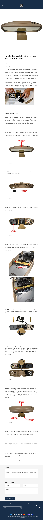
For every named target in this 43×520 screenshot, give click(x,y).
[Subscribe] (20, 507)
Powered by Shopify (17, 516)
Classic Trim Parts (11, 516)
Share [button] (7, 63)
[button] (2, 5)
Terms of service (35, 516)
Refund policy (23, 516)
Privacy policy (29, 516)
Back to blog (22, 460)
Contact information (22, 517)
